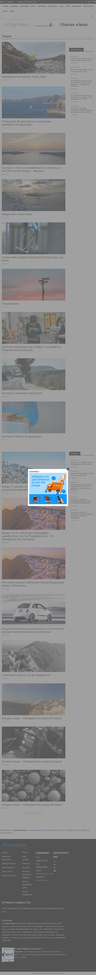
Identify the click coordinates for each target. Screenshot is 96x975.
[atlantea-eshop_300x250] (48, 503)
